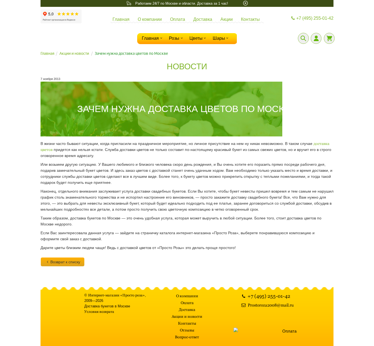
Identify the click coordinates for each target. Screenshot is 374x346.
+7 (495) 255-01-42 (314, 18)
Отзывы (187, 330)
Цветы (196, 38)
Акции (226, 19)
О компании (150, 19)
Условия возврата (99, 312)
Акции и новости (74, 53)
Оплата (177, 19)
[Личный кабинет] (316, 38)
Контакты (250, 19)
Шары (219, 38)
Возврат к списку (65, 262)
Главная (121, 19)
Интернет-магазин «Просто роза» (116, 295)
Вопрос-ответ (187, 337)
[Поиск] (303, 38)
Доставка (202, 19)
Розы (174, 38)
